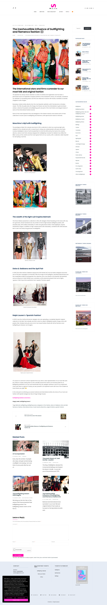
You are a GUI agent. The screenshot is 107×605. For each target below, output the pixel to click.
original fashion (51, 407)
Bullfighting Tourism (80, 119)
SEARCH (87, 28)
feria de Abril (64, 405)
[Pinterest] (91, 8)
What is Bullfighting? (80, 174)
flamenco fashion (17, 407)
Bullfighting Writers (80, 122)
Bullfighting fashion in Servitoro (21, 397)
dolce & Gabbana (55, 405)
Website (53, 541)
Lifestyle (77, 146)
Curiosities (42, 25)
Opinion (24, 456)
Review (77, 163)
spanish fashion (59, 407)
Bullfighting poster (27, 497)
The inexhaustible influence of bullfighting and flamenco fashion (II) (38, 426)
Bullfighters (78, 106)
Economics (78, 133)
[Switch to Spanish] (72, 12)
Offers (41, 577)
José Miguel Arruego (80, 144)
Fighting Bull (78, 138)
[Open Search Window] (13, 8)
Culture (77, 127)
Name (14, 541)
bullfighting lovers (32, 405)
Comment (15, 524)
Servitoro (20, 25)
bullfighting (24, 405)
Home (35, 11)
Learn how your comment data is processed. (46, 557)
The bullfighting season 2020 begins (21, 494)
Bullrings (77, 124)
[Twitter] (87, 8)
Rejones (77, 160)
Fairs (77, 135)
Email (33, 541)
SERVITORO (42, 11)
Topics (67, 11)
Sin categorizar (79, 166)
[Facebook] (85, 8)
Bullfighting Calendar (41, 570)
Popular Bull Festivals (80, 157)
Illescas (77, 141)
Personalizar (9, 597)
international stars (28, 407)
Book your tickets (41, 574)
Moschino (43, 407)
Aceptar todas (16, 600)
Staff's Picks (78, 168)
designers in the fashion (43, 405)
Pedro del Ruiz (79, 155)
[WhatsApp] (93, 8)
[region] (16, 589)
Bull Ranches (57, 573)
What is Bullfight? (51, 11)
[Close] (28, 577)
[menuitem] (61, 12)
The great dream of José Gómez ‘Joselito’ (51, 459)
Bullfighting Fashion (80, 109)
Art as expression (19, 454)
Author (61, 11)
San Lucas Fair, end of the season (32, 415)
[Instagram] (89, 8)
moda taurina (37, 407)
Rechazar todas (21, 597)
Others (77, 152)
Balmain (18, 405)
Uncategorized (79, 171)
